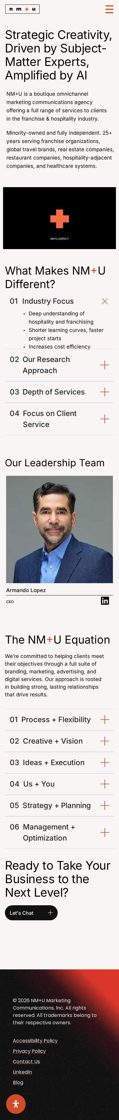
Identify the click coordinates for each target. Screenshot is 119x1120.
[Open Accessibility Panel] (16, 1104)
